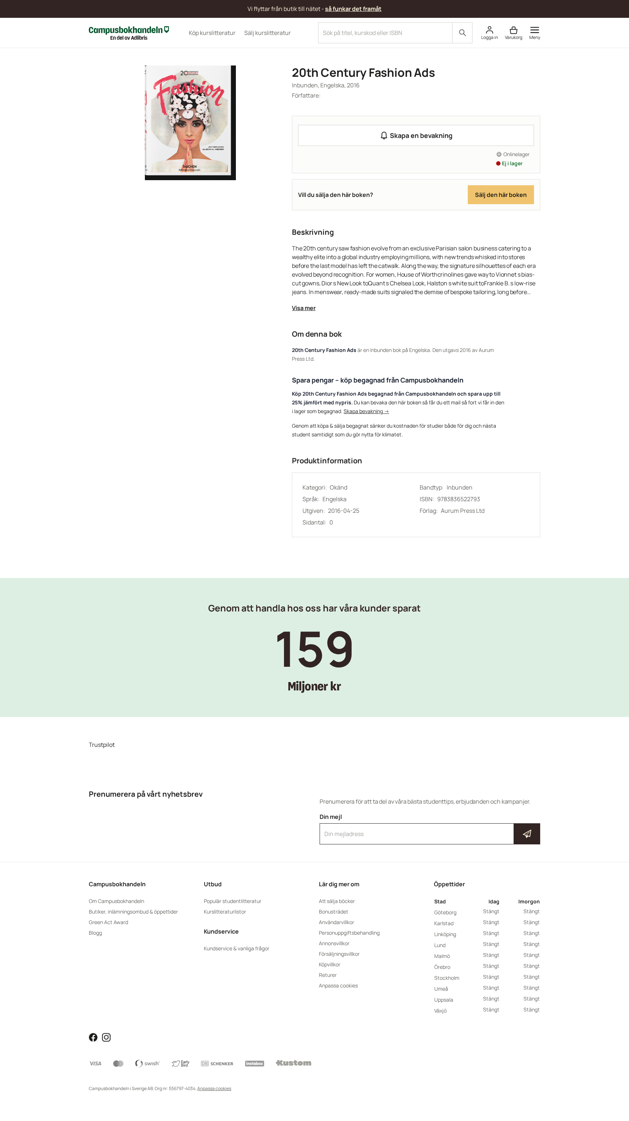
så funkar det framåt (353, 9)
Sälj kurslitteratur (267, 33)
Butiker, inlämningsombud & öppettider (133, 911)
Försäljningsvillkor (339, 953)
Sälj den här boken (501, 195)
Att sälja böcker (337, 901)
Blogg (95, 932)
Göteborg (445, 912)
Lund (440, 945)
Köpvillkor (329, 964)
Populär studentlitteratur (232, 901)
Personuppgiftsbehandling (349, 932)
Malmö (442, 955)
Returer (328, 974)
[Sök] (462, 32)
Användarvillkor (336, 922)
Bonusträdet (333, 911)
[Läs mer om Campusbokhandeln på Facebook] (93, 1037)
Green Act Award (108, 922)
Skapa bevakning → (366, 411)
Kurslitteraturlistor (225, 911)
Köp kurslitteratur (212, 33)
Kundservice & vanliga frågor (236, 948)
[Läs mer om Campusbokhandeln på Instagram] (106, 1037)
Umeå (441, 988)
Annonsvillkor (334, 943)
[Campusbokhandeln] (129, 32)
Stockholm (446, 977)
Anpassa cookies (338, 985)
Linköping (445, 934)
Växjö (440, 1010)
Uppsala (443, 999)
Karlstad (444, 923)
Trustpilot (102, 745)
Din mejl (430, 827)
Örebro (442, 966)
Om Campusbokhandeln (116, 901)
